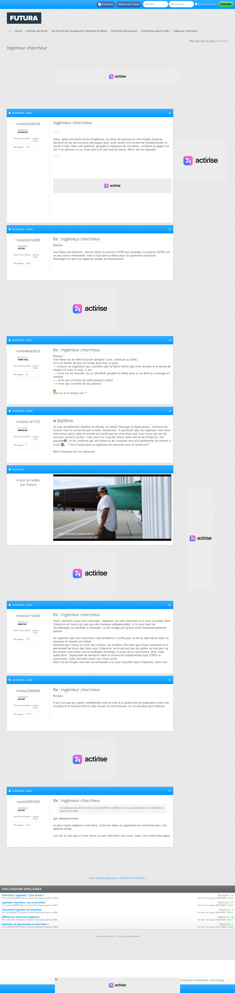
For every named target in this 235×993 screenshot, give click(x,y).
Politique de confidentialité (194, 980)
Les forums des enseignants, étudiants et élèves (79, 31)
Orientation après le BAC (155, 31)
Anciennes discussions (124, 31)
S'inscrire (105, 4)
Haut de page (217, 980)
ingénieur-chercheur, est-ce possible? (24, 902)
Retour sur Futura (129, 4)
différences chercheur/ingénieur (21, 917)
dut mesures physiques (104, 878)
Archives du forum (37, 31)
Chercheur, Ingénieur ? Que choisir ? (23, 895)
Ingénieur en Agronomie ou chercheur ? (25, 924)
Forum (18, 31)
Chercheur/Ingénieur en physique (21, 909)
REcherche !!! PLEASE (133, 878)
